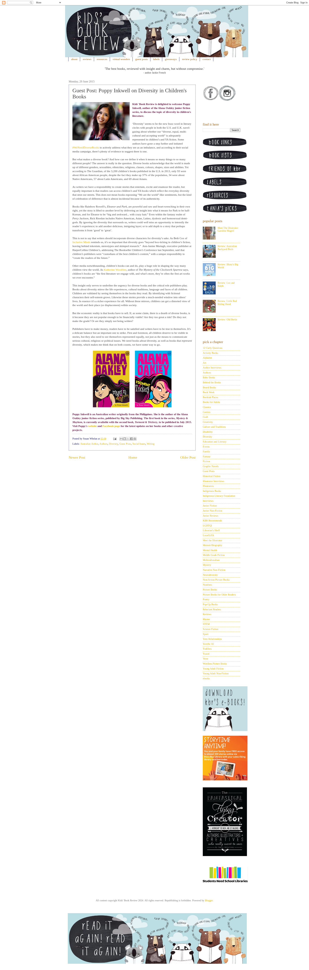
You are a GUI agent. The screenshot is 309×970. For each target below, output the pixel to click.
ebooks (206, 678)
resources (102, 59)
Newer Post (77, 457)
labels (156, 59)
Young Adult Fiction (213, 668)
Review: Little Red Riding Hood (227, 303)
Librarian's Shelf (211, 530)
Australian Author (89, 444)
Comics (206, 412)
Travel (206, 654)
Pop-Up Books (210, 604)
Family (206, 451)
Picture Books (210, 589)
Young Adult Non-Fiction (216, 673)
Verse (205, 658)
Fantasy (206, 456)
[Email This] (121, 439)
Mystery (207, 565)
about (74, 59)
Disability (208, 432)
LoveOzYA (208, 535)
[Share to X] (128, 439)
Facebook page (111, 426)
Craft (205, 417)
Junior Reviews (210, 515)
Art (204, 362)
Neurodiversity (210, 575)
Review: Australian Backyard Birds (227, 248)
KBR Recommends (212, 520)
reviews (87, 59)
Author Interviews (212, 367)
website (92, 426)
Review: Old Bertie (227, 319)
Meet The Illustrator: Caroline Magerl (228, 229)
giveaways (171, 59)
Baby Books (209, 377)
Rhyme (206, 619)
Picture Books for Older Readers (219, 594)
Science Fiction (210, 629)
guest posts (141, 59)
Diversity (113, 444)
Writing (150, 444)
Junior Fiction (210, 505)
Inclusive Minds (81, 242)
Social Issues (139, 444)
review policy (189, 59)
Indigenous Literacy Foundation (219, 496)
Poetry (206, 599)
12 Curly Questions (212, 348)
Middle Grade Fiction (214, 555)
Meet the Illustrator (212, 540)
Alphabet (207, 357)
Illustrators (208, 486)
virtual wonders (121, 59)
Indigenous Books (212, 491)
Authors (103, 444)
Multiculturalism (211, 560)
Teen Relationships (212, 639)
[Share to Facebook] (131, 439)
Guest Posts (125, 444)
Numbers (207, 584)
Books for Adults (211, 402)
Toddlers (207, 649)
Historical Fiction (211, 476)
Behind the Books (212, 382)
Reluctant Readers (212, 609)
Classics (207, 407)
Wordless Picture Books (215, 663)
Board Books (209, 387)
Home (132, 457)
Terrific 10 (208, 644)
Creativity (208, 422)
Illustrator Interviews (213, 481)
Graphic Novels (211, 466)
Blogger (209, 900)
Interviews (208, 501)
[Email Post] (114, 438)
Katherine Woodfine (115, 269)
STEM (206, 624)
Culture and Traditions (214, 427)
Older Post (188, 457)
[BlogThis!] (124, 439)
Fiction (206, 461)
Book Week (208, 392)
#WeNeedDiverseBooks (85, 147)
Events (206, 446)
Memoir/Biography (212, 545)
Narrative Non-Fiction (214, 570)
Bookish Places (210, 397)
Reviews (207, 614)
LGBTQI (207, 525)
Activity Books (210, 353)
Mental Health (210, 550)
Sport (205, 634)
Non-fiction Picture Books (216, 579)
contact (207, 59)
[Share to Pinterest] (135, 439)
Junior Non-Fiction (212, 510)
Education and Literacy (214, 441)
